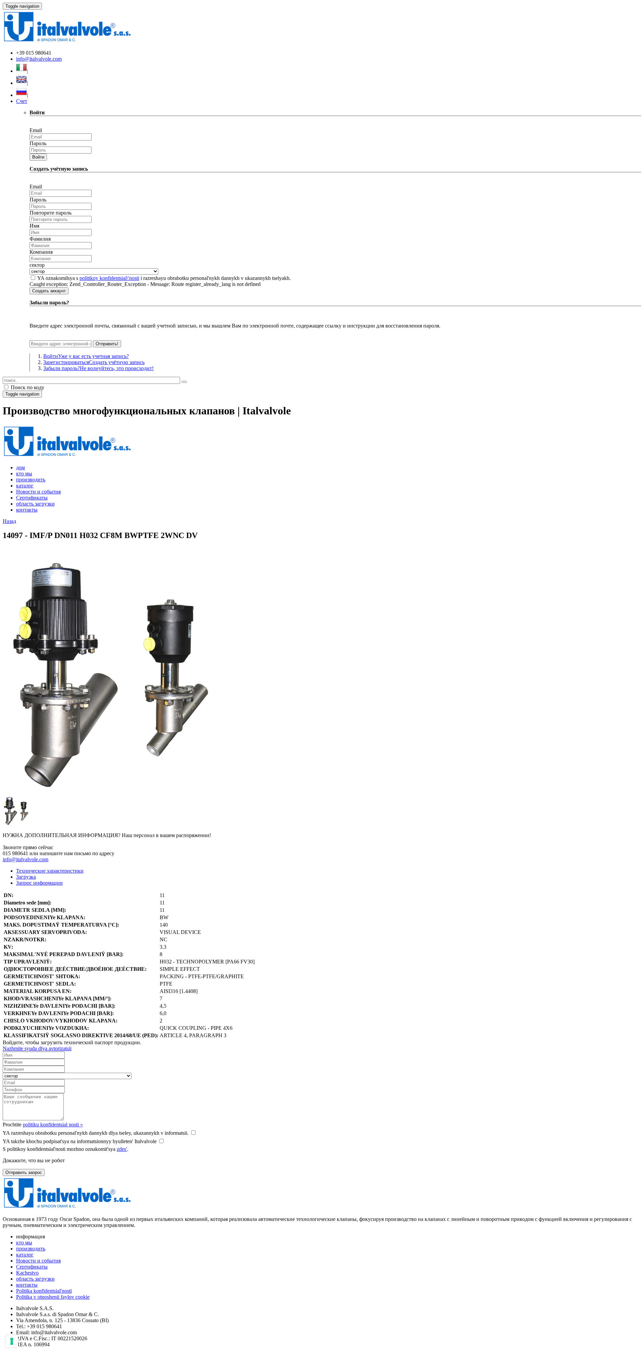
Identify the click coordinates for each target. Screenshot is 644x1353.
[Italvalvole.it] (67, 456)
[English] (21, 83)
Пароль (38, 143)
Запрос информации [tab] (39, 883)
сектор (37, 265)
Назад (9, 521)
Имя (34, 226)
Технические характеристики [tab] (50, 871)
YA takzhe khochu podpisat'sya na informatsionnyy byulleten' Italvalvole (80, 1141)
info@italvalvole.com (39, 59)
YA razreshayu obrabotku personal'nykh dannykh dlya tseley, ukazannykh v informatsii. (96, 1133)
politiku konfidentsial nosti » (53, 1124)
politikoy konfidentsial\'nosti (109, 278)
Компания (41, 252)
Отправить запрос (23, 1172)
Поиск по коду (26, 387)
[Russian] (21, 95)
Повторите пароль (50, 213)
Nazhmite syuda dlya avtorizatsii (37, 1048)
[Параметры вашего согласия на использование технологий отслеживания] (11, 1341)
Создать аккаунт (49, 290)
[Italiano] (21, 71)
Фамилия (40, 239)
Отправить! (107, 343)
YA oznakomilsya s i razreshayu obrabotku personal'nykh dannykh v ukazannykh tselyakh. (164, 278)
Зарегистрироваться (94, 362)
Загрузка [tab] (26, 877)
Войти (38, 157)
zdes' (122, 1149)
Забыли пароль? (98, 368)
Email (36, 130)
